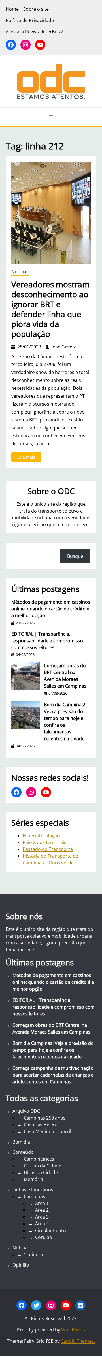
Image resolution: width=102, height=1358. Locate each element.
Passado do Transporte (48, 849)
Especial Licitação (41, 835)
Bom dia (21, 1142)
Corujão (43, 1237)
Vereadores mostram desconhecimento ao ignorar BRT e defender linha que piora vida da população (50, 309)
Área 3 (42, 1217)
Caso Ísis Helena (41, 1125)
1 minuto (33, 1254)
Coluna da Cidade (42, 1166)
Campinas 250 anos (44, 1118)
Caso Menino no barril (47, 1131)
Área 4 (42, 1224)
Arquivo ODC (26, 1111)
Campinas (34, 1196)
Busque (75, 556)
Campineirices (39, 1159)
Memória (33, 1179)
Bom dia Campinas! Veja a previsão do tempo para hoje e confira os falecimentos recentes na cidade (64, 721)
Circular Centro (51, 1230)
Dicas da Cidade (41, 1172)
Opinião (20, 1265)
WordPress (73, 1330)
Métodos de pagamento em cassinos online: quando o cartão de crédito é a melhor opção (50, 609)
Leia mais (29, 458)
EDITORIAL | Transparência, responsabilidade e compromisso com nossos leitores (47, 641)
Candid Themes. (78, 1341)
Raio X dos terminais (44, 842)
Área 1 (42, 1203)
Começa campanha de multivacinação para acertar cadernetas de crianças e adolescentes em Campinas (53, 1075)
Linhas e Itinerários (32, 1190)
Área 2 (42, 1210)
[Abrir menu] (51, 116)
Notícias (20, 271)
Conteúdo (23, 1152)
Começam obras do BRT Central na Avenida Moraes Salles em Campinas (65, 675)
